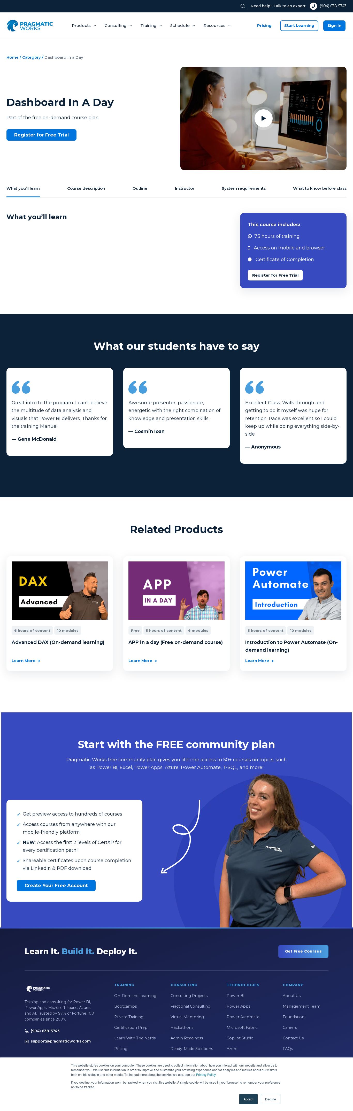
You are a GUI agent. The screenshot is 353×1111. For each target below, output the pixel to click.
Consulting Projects (189, 995)
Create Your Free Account (56, 885)
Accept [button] (248, 1099)
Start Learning (299, 25)
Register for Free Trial (41, 135)
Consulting (116, 25)
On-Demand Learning (135, 995)
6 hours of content (32, 630)
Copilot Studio (240, 1038)
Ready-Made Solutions (192, 1048)
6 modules (198, 630)
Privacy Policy (206, 1074)
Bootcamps (125, 1006)
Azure (232, 1048)
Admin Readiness (187, 1038)
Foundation (293, 1017)
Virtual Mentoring (187, 1017)
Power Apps (238, 1006)
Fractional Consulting (190, 1006)
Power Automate (243, 1017)
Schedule (180, 25)
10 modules (68, 630)
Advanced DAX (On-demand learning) (58, 642)
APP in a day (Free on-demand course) (175, 642)
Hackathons (182, 1027)
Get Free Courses (303, 951)
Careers (290, 1027)
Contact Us (293, 1038)
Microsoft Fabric (242, 1027)
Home (12, 57)
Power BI (235, 995)
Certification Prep (131, 1027)
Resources (214, 25)
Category (31, 57)
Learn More (24, 660)
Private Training (128, 1017)
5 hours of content (164, 630)
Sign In (334, 25)
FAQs (288, 1048)
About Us (292, 995)
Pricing (264, 25)
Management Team (301, 1006)
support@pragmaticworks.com (61, 1041)
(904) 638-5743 (333, 6)
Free (135, 630)
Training (148, 25)
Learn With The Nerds (135, 1038)
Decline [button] (270, 1099)
